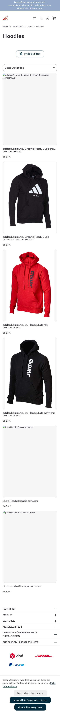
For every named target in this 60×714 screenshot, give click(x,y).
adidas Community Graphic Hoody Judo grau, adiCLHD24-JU (29, 150)
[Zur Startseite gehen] (5, 18)
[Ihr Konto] (47, 18)
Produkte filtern (32, 53)
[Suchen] (41, 18)
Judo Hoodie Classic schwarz (20, 501)
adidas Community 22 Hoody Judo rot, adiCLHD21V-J (25, 326)
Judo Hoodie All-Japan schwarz (22, 586)
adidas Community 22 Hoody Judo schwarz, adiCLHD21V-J (29, 414)
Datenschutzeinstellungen (30, 693)
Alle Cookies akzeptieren (30, 707)
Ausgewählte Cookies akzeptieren (30, 700)
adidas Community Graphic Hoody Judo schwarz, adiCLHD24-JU (26, 238)
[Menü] (35, 18)
